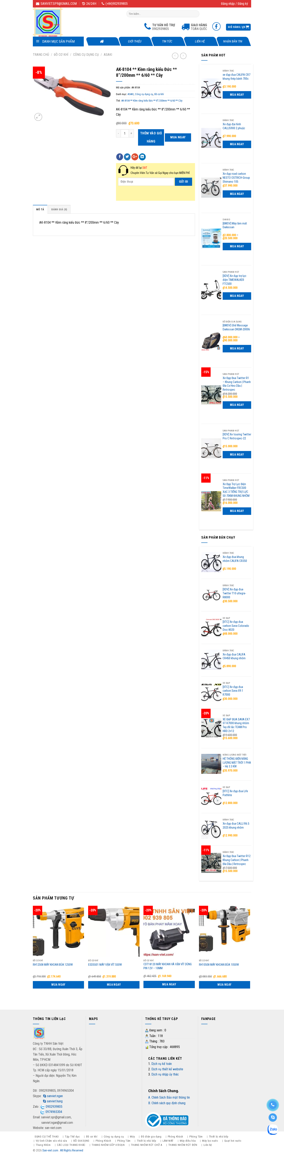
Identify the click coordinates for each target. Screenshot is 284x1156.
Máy (132, 1136)
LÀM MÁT (168, 1140)
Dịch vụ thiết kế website (167, 1069)
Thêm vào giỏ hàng (151, 137)
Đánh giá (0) (59, 209)
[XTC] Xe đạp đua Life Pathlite (235, 793)
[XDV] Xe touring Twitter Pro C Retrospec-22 (237, 436)
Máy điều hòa (188, 1140)
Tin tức (167, 41)
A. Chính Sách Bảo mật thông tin (169, 1097)
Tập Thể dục (72, 1136)
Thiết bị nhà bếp (218, 1136)
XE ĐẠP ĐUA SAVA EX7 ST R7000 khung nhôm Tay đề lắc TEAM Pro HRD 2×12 (236, 725)
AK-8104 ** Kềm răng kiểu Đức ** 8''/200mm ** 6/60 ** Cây (151, 100)
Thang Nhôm (43, 1144)
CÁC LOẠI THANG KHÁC (71, 1144)
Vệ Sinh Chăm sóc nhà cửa (51, 1140)
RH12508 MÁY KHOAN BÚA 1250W (53, 964)
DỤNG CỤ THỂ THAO (47, 1136)
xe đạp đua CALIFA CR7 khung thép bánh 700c (236, 77)
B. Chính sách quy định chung (166, 1103)
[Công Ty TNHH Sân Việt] (53, 22)
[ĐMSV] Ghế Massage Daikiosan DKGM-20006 (236, 327)
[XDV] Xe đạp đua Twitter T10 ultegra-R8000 (234, 593)
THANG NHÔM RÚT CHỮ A (146, 1144)
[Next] (250, 954)
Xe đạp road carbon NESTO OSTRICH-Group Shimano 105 (236, 177)
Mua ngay (178, 137)
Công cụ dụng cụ (86, 55)
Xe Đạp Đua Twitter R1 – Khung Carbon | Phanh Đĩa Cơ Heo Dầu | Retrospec (237, 384)
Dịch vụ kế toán (161, 1064)
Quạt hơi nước (232, 1140)
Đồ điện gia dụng (151, 1136)
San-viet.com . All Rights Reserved (62, 1150)
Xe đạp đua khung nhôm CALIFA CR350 (235, 559)
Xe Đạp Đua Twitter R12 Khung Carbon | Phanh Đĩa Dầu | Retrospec (237, 860)
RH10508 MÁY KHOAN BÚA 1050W (219, 964)
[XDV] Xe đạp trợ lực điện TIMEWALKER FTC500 (234, 279)
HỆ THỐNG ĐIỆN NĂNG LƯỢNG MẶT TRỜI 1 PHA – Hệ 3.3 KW (237, 762)
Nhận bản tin (232, 41)
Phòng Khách (175, 1136)
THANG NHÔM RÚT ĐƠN (182, 1144)
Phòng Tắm (196, 1136)
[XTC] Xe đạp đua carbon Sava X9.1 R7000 (233, 690)
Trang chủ (41, 55)
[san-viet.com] (39, 1034)
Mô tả (40, 209)
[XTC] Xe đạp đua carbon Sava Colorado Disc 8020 (236, 625)
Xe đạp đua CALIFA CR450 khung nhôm (234, 656)
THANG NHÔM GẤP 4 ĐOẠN (108, 1144)
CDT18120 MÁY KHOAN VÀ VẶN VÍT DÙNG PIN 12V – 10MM (167, 966)
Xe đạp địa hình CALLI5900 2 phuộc (234, 126)
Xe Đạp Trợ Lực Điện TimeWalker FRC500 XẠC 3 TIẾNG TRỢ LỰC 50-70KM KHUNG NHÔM (236, 490)
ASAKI (108, 55)
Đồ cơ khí (61, 55)
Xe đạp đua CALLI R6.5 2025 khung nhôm (236, 825)
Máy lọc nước (210, 1140)
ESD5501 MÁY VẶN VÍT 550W (105, 964)
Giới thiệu (135, 41)
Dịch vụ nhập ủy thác (165, 1074)
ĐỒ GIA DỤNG (81, 1140)
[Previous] (33, 954)
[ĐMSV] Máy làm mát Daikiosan (235, 225)
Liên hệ (200, 41)
